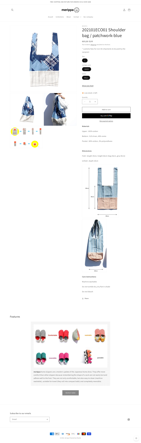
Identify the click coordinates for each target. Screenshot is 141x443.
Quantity (85, 97)
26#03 (86, 69)
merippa (67, 438)
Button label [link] (70, 393)
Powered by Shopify (75, 438)
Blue (86, 78)
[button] (12, 9)
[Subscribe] (47, 419)
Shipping (93, 44)
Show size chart (87, 86)
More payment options (106, 121)
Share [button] (87, 298)
